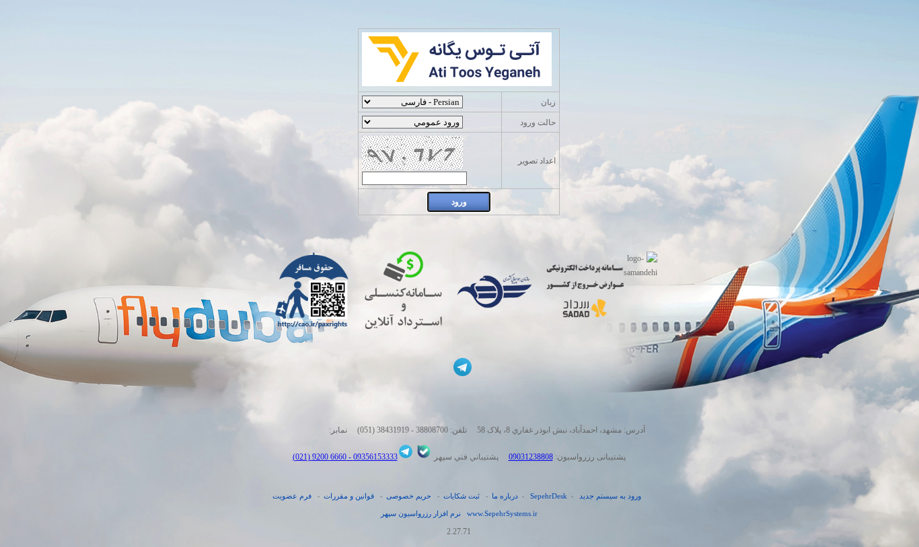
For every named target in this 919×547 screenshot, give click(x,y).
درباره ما (505, 496)
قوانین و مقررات (349, 496)
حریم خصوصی (408, 496)
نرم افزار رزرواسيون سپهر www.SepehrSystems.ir (459, 513)
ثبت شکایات (461, 496)
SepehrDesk (548, 496)
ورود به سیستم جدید (610, 496)
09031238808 (531, 457)
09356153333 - (372, 457)
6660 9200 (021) (319, 457)
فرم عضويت (291, 496)
